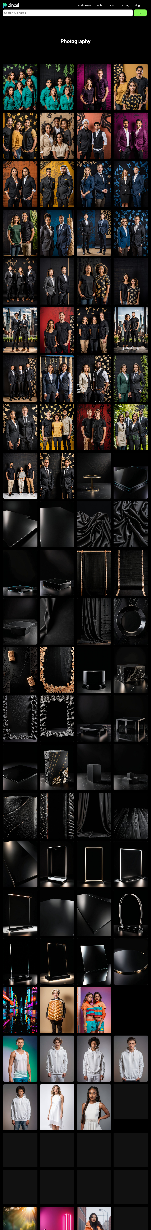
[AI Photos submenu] (90, 5)
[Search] (140, 13)
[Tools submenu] (103, 5)
